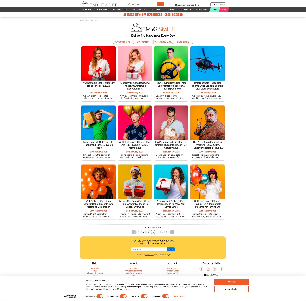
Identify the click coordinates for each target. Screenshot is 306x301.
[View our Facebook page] (201, 269)
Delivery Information (94, 273)
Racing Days (183, 42)
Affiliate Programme (133, 271)
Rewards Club (172, 273)
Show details (179, 296)
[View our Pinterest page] (214, 269)
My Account (180, 5)
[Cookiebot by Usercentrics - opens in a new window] (70, 296)
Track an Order (172, 271)
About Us (133, 268)
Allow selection (231, 289)
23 (167, 232)
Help (197, 5)
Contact (190, 5)
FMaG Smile (89, 20)
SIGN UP (171, 249)
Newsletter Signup (134, 273)
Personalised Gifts (163, 42)
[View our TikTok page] (221, 269)
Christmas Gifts (122, 42)
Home (82, 20)
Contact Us (94, 268)
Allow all (231, 282)
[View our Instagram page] (208, 269)
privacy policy (149, 255)
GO (160, 4)
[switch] (123, 296)
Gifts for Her (143, 42)
